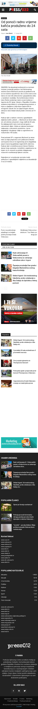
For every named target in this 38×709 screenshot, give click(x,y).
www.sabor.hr (5, 558)
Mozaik (3, 578)
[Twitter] (25, 691)
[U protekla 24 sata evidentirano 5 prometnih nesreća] (6, 353)
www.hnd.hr (5, 631)
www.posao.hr (5, 625)
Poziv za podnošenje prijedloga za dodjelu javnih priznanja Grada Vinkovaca (8, 233)
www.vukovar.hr (6, 542)
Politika (3, 584)
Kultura (3, 587)
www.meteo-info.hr (7, 629)
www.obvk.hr (5, 562)
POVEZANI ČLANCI (8, 244)
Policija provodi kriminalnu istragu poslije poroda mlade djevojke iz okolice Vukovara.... (24, 517)
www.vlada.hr (5, 553)
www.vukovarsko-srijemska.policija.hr (13, 616)
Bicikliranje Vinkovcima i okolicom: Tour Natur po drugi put (28, 232)
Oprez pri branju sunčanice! (22, 504)
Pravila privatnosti (25, 701)
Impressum (7, 699)
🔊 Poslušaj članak (11, 45)
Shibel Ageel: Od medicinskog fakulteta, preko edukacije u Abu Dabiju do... (24, 342)
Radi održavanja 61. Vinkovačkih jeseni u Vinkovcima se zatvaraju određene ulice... (24, 464)
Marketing (29, 699)
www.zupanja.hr (6, 546)
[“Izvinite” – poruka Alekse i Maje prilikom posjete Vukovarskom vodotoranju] (6, 527)
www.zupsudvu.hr (7, 618)
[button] (35, 10)
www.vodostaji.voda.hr (8, 620)
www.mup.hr (5, 613)
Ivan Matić (9, 33)
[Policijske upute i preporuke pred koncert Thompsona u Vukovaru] (6, 373)
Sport (3, 594)
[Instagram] (19, 691)
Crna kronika (5, 581)
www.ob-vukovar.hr (7, 560)
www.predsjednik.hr (7, 555)
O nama (22, 699)
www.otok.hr (5, 551)
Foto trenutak (5, 600)
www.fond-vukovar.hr (8, 627)
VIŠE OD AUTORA (8, 247)
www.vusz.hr (5, 540)
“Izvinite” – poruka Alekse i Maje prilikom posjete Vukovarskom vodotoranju (24, 527)
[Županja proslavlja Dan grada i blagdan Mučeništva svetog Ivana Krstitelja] (6, 268)
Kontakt (15, 699)
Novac (3, 591)
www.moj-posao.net (7, 622)
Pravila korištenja (12, 701)
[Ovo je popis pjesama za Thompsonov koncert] (6, 363)
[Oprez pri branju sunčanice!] (6, 507)
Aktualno (4, 18)
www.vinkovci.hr (6, 544)
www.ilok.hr (5, 549)
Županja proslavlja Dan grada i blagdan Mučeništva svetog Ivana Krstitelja (25, 267)
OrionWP (19, 706)
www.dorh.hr (5, 611)
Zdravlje (4, 597)
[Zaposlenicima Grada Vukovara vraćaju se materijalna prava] (6, 383)
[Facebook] (13, 691)
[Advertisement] (19, 186)
